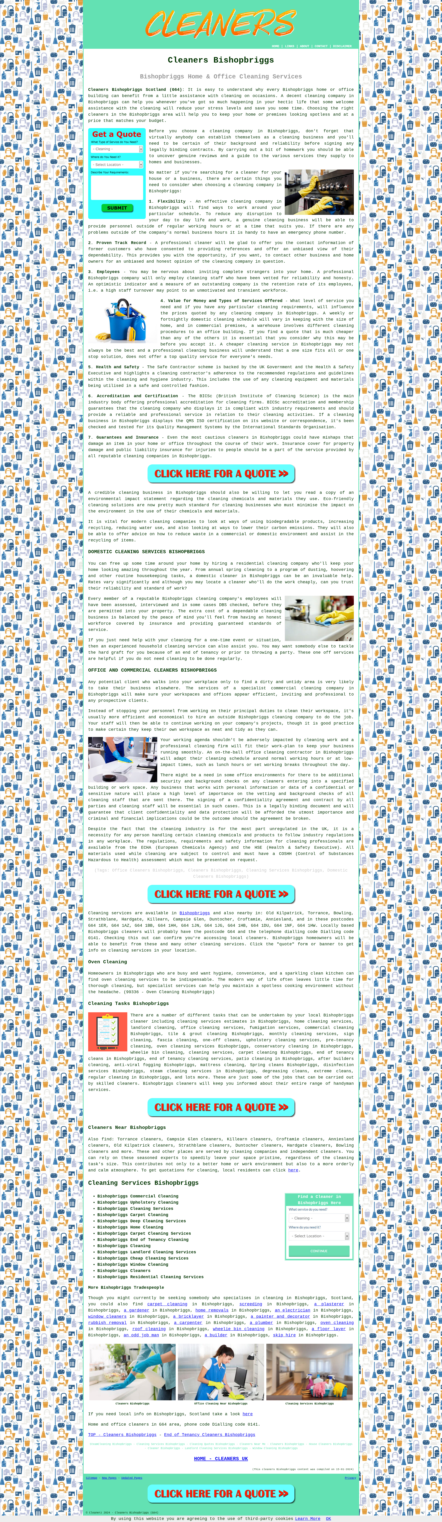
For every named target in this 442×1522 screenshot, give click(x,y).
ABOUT (304, 46)
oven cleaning (337, 1323)
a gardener (136, 1310)
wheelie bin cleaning (239, 1329)
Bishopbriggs (195, 913)
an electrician (293, 1310)
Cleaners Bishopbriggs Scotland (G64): (136, 89)
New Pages (109, 1478)
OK (328, 1518)
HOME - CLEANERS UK (221, 1459)
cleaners (98, 114)
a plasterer (329, 1304)
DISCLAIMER (342, 46)
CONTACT (321, 46)
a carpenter (188, 1323)
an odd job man (141, 1335)
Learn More (307, 1518)
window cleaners (107, 1316)
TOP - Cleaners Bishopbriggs (122, 1435)
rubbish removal (107, 1323)
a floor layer (329, 1329)
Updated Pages (131, 1478)
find (107, 1139)
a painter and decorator (280, 1316)
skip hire (284, 1335)
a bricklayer (188, 1316)
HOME (275, 46)
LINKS (289, 46)
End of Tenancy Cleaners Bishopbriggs (209, 1435)
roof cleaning (149, 1329)
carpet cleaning (167, 1304)
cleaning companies (254, 1151)
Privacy (350, 1478)
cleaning (289, 137)
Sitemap (91, 1478)
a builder (216, 1335)
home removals (212, 1310)
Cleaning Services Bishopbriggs (143, 1183)
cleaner (250, 172)
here (293, 1170)
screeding (250, 1304)
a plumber (261, 1323)
